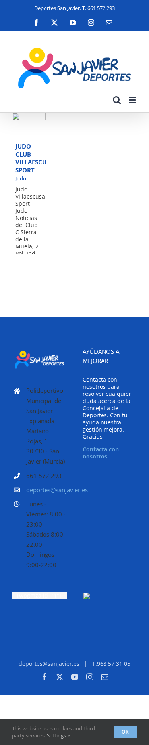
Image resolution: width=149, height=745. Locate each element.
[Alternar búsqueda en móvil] (117, 100)
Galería (29, 135)
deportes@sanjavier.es (46, 490)
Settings (57, 735)
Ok (125, 731)
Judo (20, 178)
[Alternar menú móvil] (133, 100)
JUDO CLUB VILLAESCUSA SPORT (27, 117)
